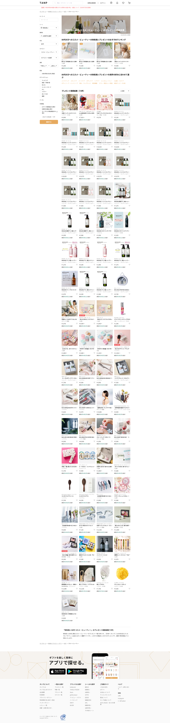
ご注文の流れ (104, 687)
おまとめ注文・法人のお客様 (107, 703)
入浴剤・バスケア (119, 81)
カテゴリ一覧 (58, 695)
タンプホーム (43, 11)
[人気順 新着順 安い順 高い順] (124, 91)
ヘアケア (96, 81)
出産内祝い (88, 708)
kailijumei (73, 687)
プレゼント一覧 (59, 687)
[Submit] (55, 3)
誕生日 (87, 687)
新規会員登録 (92, 3)
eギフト (102, 689)
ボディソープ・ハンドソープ (70, 83)
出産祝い (87, 692)
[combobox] (68, 3)
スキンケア (74, 81)
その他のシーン (89, 710)
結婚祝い (87, 689)
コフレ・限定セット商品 (106, 83)
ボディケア (90, 81)
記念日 (87, 697)
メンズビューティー (106, 81)
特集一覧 (57, 689)
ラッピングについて (105, 695)
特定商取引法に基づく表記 (47, 700)
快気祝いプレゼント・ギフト (55, 11)
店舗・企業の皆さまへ (46, 708)
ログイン (103, 3)
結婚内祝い (88, 705)
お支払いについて (105, 692)
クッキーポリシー (45, 703)
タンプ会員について (105, 700)
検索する (48, 122)
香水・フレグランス (85, 83)
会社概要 (42, 692)
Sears (71, 692)
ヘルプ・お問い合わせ (123, 688)
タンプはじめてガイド (46, 689)
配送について (104, 697)
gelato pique (73, 695)
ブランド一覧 (58, 692)
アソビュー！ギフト (75, 697)
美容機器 (94, 83)
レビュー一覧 (43, 705)
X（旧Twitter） (122, 701)
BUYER (72, 705)
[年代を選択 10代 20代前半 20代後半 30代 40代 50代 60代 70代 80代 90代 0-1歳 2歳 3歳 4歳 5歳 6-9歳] (49, 44)
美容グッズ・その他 (119, 83)
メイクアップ (65, 81)
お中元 (87, 695)
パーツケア (82, 81)
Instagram (121, 698)
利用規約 (42, 695)
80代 (65, 11)
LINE (119, 696)
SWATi (72, 703)
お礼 (86, 703)
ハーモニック (73, 700)
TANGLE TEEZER (74, 689)
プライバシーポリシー (46, 697)
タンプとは (43, 687)
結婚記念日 (88, 700)
